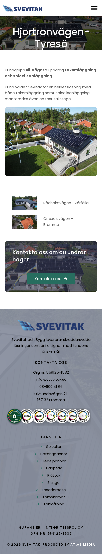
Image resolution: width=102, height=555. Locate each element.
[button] (94, 8)
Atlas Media (82, 544)
